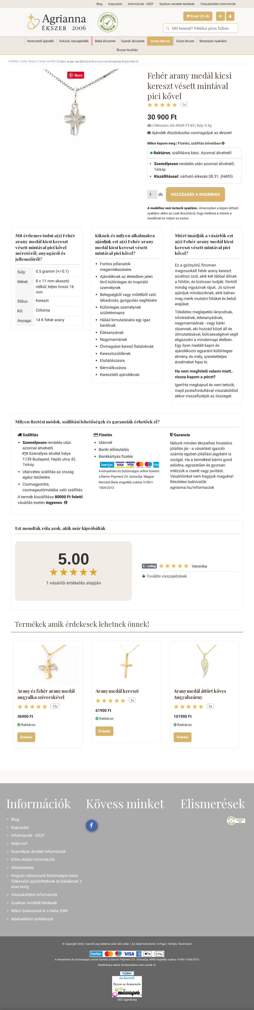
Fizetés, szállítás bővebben (200, 143)
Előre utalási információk (33, 859)
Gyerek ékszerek (133, 41)
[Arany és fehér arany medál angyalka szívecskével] (48, 665)
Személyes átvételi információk (38, 851)
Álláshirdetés (22, 867)
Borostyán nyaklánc (213, 41)
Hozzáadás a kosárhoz (195, 194)
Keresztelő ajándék (40, 41)
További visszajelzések (166, 576)
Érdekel (26, 737)
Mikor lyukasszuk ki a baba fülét (39, 910)
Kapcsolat (115, 4)
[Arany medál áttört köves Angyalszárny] (204, 665)
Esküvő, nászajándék (74, 41)
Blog (99, 4)
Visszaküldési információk (218, 4)
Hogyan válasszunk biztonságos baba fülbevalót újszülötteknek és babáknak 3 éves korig (46, 881)
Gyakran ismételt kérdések (176, 4)
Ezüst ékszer (185, 41)
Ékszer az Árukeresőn (127, 984)
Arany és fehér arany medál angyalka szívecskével (46, 694)
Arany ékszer (160, 41)
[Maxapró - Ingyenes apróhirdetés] (127, 992)
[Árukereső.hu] (127, 978)
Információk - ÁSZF (141, 4)
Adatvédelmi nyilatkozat (32, 919)
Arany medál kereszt (117, 691)
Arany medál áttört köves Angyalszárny (200, 694)
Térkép (160, 169)
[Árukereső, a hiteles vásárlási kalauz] (108, 22)
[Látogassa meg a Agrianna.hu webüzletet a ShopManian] (127, 973)
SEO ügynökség (127, 999)
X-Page (161, 944)
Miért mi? (19, 843)
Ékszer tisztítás (127, 50)
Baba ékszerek (105, 41)
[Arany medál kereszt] (126, 665)
